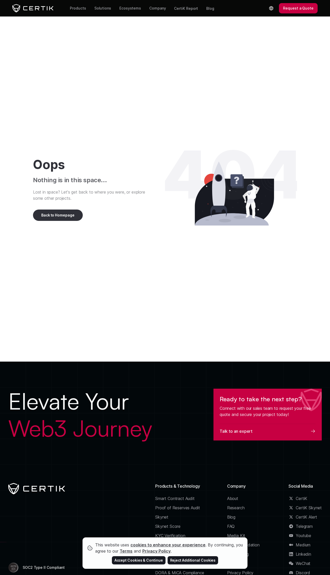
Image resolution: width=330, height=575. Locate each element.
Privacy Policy (156, 551)
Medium (303, 544)
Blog (210, 8)
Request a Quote (298, 8)
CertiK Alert (306, 517)
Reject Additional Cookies (193, 560)
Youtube (303, 535)
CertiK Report (186, 8)
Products (78, 8)
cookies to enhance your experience (167, 544)
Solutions (102, 8)
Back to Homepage (58, 215)
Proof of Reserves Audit (177, 507)
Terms (126, 551)
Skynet (161, 517)
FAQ (231, 526)
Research (236, 507)
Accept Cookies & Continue (138, 560)
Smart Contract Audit (175, 498)
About (232, 498)
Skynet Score (167, 526)
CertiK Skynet (309, 507)
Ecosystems (130, 8)
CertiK (301, 498)
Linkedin (303, 554)
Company (157, 8)
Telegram (304, 526)
